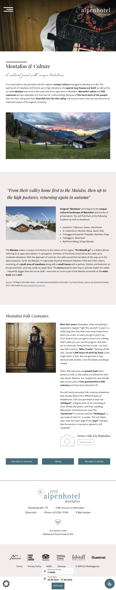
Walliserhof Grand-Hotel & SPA (58, 534)
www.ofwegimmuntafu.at (34, 285)
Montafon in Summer (21, 461)
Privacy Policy (34, 566)
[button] (6, 584)
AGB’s (49, 566)
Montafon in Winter (94, 461)
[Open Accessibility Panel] (110, 584)
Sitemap (61, 566)
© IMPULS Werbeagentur (88, 566)
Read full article (86, 442)
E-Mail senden (83, 512)
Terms (19, 566)
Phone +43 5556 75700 (56, 512)
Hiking (58, 461)
